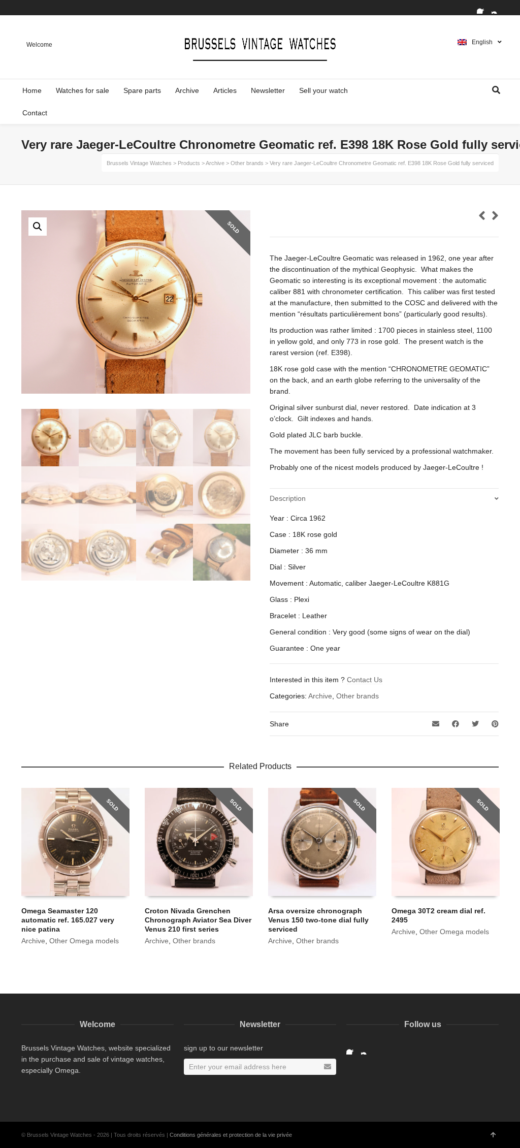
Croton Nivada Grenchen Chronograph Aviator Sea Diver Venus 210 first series (198, 920)
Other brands (357, 696)
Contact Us (364, 680)
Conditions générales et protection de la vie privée (231, 1135)
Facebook (483, 8)
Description (288, 498)
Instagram (498, 8)
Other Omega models (84, 941)
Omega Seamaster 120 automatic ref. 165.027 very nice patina (67, 920)
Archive (320, 696)
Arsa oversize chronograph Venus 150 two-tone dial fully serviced (318, 920)
